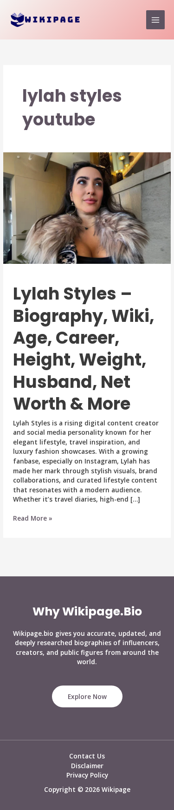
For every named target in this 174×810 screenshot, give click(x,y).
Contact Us (87, 755)
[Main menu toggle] (155, 19)
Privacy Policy (87, 775)
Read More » (32, 518)
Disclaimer (87, 765)
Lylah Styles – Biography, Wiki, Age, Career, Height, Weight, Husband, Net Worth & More (83, 349)
